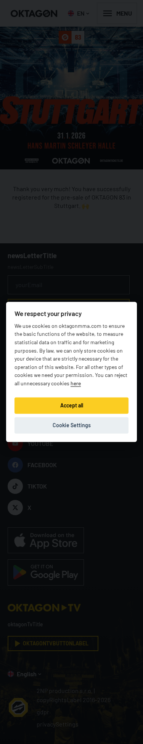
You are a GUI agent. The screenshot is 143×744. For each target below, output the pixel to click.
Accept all (71, 405)
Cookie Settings (72, 425)
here (76, 383)
